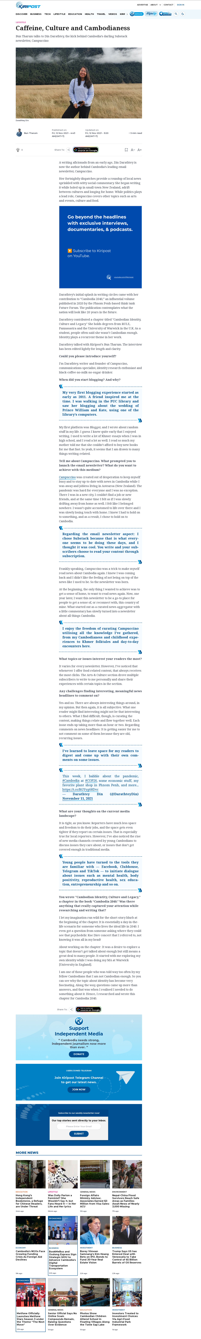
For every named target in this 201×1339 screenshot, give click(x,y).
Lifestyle (59, 14)
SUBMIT (79, 1133)
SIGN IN (180, 5)
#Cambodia (70, 780)
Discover (21, 14)
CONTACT (168, 5)
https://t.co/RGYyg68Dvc (80, 789)
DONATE (79, 1054)
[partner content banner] (100, 247)
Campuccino (67, 477)
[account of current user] (176, 13)
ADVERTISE (142, 5)
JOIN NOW (78, 1089)
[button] (126, 149)
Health (89, 14)
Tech (47, 14)
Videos (112, 14)
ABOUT (154, 5)
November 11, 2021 (77, 798)
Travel (101, 14)
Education (75, 14)
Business (35, 14)
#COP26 (91, 780)
